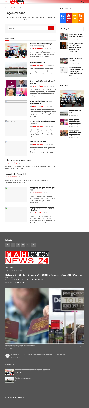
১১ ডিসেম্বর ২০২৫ (24, 163)
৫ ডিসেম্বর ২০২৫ (49, 192)
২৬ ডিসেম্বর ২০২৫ (49, 126)
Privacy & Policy (25, 401)
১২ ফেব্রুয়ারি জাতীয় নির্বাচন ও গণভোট (15, 174)
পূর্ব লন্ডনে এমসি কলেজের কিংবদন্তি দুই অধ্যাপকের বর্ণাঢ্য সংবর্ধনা (71, 100)
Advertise (14, 401)
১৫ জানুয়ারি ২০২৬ (49, 86)
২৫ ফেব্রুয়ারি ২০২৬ (49, 65)
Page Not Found (16, 8)
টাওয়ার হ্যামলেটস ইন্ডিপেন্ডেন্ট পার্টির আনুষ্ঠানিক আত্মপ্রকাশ (75, 122)
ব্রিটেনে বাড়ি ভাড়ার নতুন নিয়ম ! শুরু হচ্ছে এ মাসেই (20, 346)
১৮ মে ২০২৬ (48, 48)
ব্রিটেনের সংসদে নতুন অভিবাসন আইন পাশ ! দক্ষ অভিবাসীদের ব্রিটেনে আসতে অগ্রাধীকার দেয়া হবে (76, 71)
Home (7, 8)
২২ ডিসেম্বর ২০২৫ (49, 144)
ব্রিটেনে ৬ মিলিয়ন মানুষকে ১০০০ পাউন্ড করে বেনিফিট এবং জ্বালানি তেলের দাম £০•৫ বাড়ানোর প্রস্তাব (76, 47)
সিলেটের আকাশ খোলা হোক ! (38, 62)
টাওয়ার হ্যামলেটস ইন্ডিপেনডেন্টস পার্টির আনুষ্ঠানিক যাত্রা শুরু (75, 133)
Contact (34, 401)
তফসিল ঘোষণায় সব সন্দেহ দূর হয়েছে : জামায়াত (18, 160)
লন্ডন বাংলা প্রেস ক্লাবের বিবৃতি (38, 141)
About (7, 401)
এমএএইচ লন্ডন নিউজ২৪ (37, 48)
